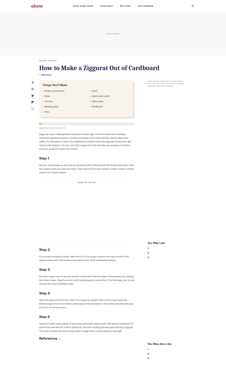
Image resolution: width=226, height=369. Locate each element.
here (171, 86)
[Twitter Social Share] (32, 95)
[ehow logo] (37, 6)
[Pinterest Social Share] (32, 89)
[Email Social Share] (32, 108)
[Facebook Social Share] (32, 82)
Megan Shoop (46, 75)
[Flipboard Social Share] (32, 102)
